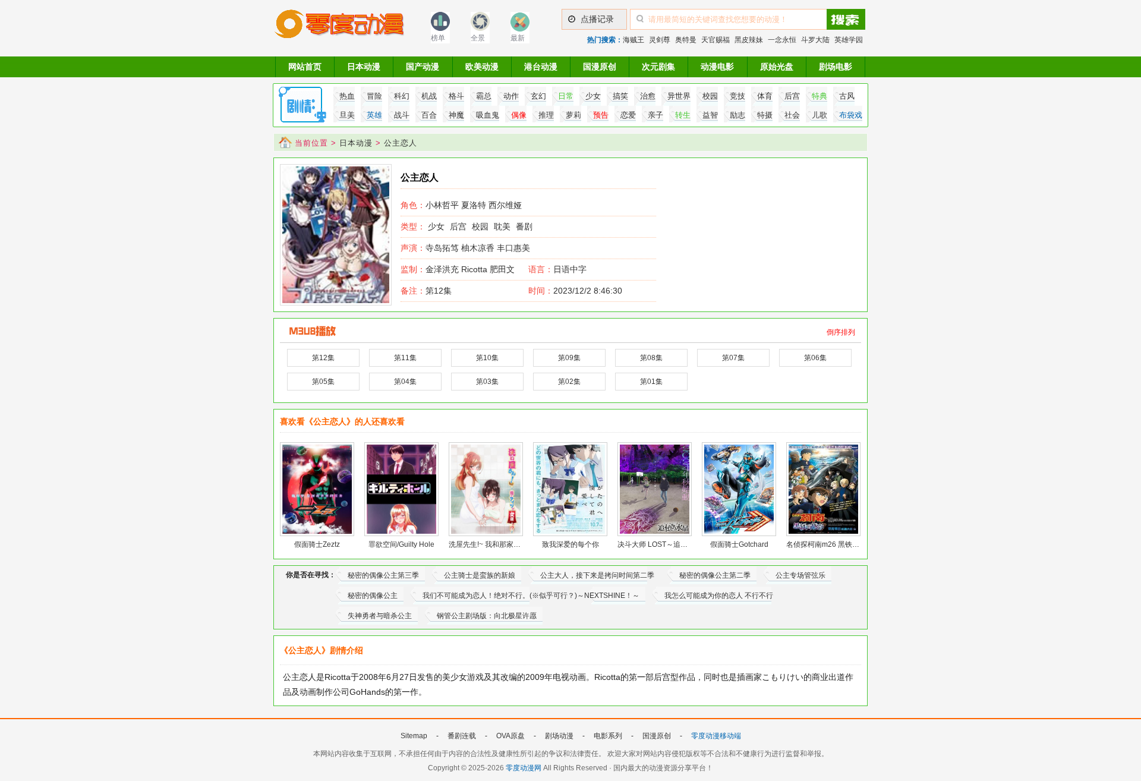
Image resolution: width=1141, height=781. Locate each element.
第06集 (815, 358)
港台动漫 (540, 66)
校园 (480, 226)
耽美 (502, 226)
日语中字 (570, 269)
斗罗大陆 (815, 40)
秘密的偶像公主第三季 (383, 575)
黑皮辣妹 (749, 40)
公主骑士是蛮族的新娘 (479, 575)
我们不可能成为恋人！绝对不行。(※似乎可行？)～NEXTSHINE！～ (531, 595)
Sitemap (414, 736)
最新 (517, 38)
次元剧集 (658, 66)
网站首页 (305, 66)
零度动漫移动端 (716, 736)
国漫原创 (599, 66)
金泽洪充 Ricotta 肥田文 (458, 269)
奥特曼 (685, 40)
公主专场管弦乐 (800, 575)
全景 (478, 38)
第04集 (405, 381)
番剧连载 (461, 736)
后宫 (458, 226)
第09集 (569, 358)
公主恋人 (400, 142)
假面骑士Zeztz (317, 544)
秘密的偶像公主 (373, 595)
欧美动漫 (482, 66)
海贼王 (633, 40)
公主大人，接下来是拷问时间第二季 (597, 575)
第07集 (733, 358)
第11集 (405, 358)
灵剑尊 (659, 40)
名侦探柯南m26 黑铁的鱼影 (830, 544)
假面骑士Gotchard (739, 544)
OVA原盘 (510, 736)
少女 (436, 226)
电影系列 (608, 736)
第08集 (651, 358)
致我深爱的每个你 (570, 544)
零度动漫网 (523, 768)
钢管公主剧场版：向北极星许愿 (487, 616)
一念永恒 (782, 40)
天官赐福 (715, 40)
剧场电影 (835, 66)
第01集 (651, 381)
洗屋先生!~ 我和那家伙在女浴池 (499, 544)
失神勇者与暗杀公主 (380, 616)
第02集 (569, 381)
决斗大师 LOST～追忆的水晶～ (666, 544)
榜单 (438, 38)
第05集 (323, 381)
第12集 (426, 290)
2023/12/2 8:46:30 (575, 290)
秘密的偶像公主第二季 (715, 575)
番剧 (524, 226)
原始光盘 (776, 66)
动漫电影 (717, 66)
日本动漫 (363, 66)
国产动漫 (422, 66)
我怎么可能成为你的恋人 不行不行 (718, 595)
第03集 (487, 381)
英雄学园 (848, 40)
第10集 (487, 358)
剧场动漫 (559, 736)
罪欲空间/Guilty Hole (401, 544)
